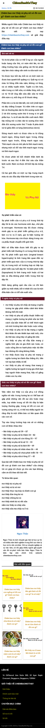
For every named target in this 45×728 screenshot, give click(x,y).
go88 (34, 726)
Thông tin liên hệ (9, 698)
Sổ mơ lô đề (7, 714)
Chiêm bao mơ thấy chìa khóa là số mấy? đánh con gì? (12, 621)
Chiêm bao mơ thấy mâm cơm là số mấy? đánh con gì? (12, 654)
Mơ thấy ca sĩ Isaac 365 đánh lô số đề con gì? (33, 653)
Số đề (4, 718)
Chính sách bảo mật (10, 694)
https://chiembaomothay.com (15, 35)
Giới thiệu (6, 689)
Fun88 (41, 726)
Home (4, 8)
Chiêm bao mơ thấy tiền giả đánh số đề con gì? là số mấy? (33, 591)
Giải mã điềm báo (9, 709)
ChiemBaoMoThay (24, 2)
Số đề (9, 8)
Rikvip (37, 726)
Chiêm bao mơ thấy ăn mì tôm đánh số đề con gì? (33, 624)
